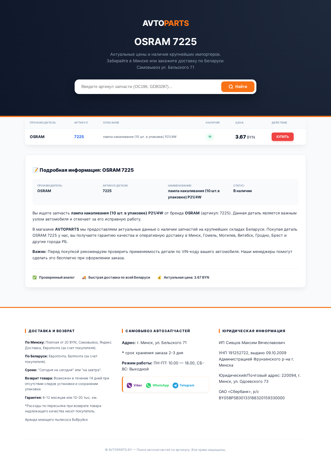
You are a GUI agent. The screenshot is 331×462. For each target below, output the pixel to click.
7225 (79, 136)
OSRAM (37, 136)
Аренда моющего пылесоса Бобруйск (56, 419)
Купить (282, 137)
